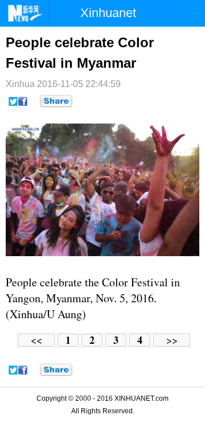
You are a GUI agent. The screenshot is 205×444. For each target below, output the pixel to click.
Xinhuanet (108, 13)
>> (172, 340)
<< (36, 340)
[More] (56, 101)
